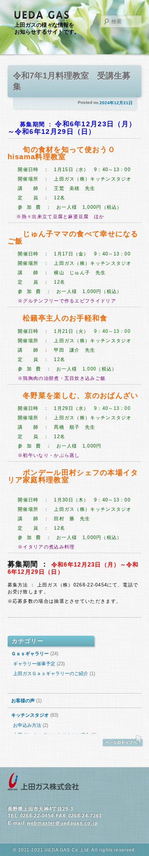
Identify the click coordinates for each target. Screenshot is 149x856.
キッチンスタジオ (30, 715)
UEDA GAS (41, 15)
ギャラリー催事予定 (34, 663)
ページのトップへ (122, 741)
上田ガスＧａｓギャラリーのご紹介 (50, 673)
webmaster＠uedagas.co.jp (62, 823)
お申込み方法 (27, 725)
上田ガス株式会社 (43, 782)
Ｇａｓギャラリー (30, 653)
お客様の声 (23, 700)
